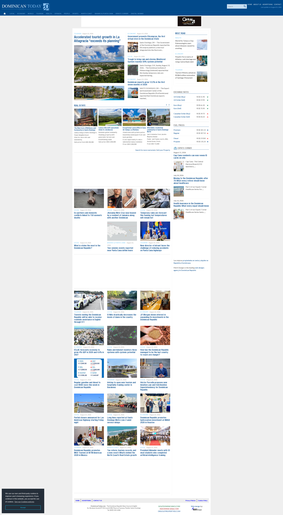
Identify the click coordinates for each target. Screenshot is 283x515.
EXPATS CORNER (185, 148)
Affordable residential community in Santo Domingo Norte (133, 130)
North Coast (86, 13)
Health (49, 13)
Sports (75, 13)
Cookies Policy (202, 500)
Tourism (39, 13)
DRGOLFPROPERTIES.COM (169, 511)
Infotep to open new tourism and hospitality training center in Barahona (121, 385)
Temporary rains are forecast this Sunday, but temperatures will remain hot (153, 215)
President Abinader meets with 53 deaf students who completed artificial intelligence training (155, 452)
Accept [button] (23, 507)
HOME (249, 4)
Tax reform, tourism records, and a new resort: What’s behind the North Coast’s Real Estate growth (122, 452)
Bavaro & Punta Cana (104, 13)
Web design (195, 506)
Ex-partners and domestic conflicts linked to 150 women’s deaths (88, 215)
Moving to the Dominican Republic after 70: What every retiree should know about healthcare (191, 180)
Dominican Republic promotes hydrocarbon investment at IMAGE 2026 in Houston (155, 420)
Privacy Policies (190, 500)
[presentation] (166, 104)
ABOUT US (257, 4)
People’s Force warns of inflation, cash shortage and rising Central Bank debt (185, 59)
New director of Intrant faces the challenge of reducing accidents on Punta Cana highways (155, 248)
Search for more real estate (145, 150)
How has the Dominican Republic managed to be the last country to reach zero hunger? (154, 352)
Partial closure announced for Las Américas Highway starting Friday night (89, 420)
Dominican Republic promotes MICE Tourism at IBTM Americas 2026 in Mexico (88, 452)
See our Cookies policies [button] (24, 502)
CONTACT (277, 4)
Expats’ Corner (122, 13)
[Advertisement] (122, 21)
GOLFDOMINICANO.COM (169, 506)
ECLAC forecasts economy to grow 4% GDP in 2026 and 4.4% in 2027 (89, 352)
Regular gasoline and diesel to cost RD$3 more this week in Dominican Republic (87, 385)
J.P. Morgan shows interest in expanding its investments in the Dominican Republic (154, 317)
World (30, 13)
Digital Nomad (137, 13)
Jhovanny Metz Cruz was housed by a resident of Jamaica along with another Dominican (121, 215)
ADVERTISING (268, 4)
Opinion (57, 13)
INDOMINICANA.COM (169, 509)
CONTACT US (97, 500)
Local (12, 13)
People (67, 13)
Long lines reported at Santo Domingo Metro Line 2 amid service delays (120, 420)
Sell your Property (163, 150)
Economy (21, 13)
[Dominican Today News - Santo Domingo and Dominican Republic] (26, 6)
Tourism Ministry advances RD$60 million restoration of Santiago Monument (185, 75)
